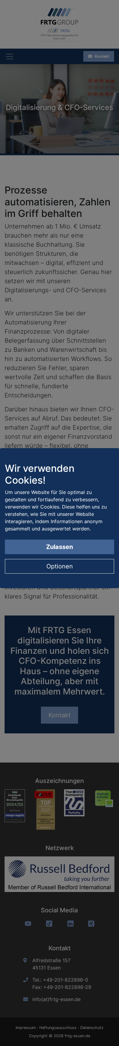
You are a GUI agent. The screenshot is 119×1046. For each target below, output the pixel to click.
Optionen (59, 566)
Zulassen (59, 546)
